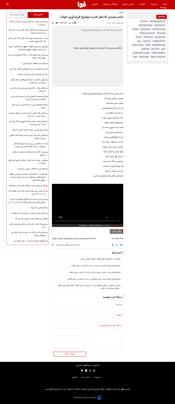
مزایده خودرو (155, 48)
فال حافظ (135, 29)
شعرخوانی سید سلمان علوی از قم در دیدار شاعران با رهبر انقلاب (94, 272)
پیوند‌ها (163, 7)
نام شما (119, 304)
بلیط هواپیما (145, 48)
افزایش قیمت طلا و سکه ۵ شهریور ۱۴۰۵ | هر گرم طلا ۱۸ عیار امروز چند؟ (28, 123)
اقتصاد (142, 4)
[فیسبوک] (113, 245)
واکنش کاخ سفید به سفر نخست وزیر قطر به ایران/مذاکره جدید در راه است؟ (27, 115)
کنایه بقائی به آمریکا (38, 207)
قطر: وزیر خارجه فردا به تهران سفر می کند (30, 218)
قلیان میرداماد (161, 33)
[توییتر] (117, 245)
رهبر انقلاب (115, 231)
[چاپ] (53, 22)
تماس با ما (85, 377)
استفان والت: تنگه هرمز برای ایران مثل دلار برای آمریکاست (28, 90)
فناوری (95, 4)
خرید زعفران (147, 41)
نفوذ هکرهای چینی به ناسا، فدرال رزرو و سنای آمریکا (29, 106)
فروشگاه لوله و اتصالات (158, 52)
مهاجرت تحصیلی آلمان (145, 25)
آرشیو (74, 377)
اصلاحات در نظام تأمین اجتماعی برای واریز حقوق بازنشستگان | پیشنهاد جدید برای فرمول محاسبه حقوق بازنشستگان (28, 177)
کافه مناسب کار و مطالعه (147, 33)
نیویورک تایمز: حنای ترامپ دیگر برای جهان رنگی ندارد (28, 226)
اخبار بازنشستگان (160, 25)
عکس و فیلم (128, 4)
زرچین (139, 41)
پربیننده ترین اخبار (17, 14)
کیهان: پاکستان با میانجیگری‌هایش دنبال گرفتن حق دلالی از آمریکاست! (28, 81)
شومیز (135, 56)
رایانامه (119, 315)
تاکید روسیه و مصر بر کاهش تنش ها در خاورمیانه (27, 185)
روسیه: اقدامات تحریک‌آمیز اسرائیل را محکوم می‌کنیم (29, 153)
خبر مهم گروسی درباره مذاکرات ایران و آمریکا (29, 129)
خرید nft (138, 37)
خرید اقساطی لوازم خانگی (157, 21)
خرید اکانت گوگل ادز (159, 41)
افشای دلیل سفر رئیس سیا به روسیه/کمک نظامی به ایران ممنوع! (27, 137)
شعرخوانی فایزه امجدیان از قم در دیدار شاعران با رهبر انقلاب (95, 265)
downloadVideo (115, 225)
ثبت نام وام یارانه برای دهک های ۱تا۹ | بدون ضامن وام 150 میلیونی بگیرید (27, 40)
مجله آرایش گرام (160, 37)
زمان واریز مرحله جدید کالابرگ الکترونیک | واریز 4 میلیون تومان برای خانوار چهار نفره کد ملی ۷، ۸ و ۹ (27, 201)
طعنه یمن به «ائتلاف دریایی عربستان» (32, 168)
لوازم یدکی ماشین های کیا (141, 52)
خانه (165, 4)
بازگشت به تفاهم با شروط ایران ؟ (33, 63)
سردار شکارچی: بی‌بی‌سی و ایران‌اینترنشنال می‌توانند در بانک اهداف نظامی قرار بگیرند (30, 145)
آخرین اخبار (38, 14)
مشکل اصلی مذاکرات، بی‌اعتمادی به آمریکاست (28, 213)
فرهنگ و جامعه (110, 4)
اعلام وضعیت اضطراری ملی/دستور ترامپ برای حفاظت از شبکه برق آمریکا (28, 98)
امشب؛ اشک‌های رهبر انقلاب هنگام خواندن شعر (100, 259)
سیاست (154, 4)
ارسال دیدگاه (70, 354)
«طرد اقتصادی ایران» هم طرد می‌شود (32, 74)
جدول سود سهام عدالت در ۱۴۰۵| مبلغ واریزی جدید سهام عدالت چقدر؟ (27, 56)
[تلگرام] (121, 245)
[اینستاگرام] (89, 371)
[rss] (93, 371)
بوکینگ (148, 45)
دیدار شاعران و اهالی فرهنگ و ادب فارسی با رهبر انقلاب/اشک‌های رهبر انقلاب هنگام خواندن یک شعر (88, 287)
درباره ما (97, 377)
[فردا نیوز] (82, 4)
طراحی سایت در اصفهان (158, 56)
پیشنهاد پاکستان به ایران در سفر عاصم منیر (30, 240)
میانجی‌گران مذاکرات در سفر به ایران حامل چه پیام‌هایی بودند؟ (29, 234)
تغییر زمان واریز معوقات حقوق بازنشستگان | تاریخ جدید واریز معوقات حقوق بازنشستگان (27, 48)
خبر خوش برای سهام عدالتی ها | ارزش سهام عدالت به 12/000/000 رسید (27, 192)
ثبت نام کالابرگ (148, 37)
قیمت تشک (143, 21)
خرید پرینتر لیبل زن (138, 45)
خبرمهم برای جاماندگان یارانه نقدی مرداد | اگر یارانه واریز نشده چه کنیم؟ (27, 31)
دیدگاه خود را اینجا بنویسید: (110, 325)
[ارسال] (57, 22)
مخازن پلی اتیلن (145, 29)
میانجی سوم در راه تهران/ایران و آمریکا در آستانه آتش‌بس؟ (28, 23)
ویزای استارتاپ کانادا (159, 29)
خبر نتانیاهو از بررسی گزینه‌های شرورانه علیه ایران (27, 68)
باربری (163, 48)
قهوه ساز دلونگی (143, 56)
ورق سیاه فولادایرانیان (158, 45)
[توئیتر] (81, 371)
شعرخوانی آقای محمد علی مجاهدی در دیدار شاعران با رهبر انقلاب (93, 279)
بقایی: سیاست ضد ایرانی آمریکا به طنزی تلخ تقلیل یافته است (27, 162)
